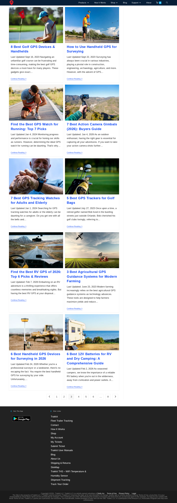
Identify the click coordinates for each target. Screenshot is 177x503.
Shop (53, 433)
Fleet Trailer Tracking (62, 420)
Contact (55, 425)
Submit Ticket (58, 446)
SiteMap (55, 467)
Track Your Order (59, 484)
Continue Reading (18, 79)
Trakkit (54, 416)
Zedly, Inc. (101, 493)
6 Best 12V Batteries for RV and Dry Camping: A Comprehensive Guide (89, 358)
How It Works (58, 429)
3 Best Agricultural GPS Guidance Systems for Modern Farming (92, 276)
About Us (55, 458)
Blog (53, 454)
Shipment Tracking (60, 480)
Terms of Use (112, 493)
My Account (57, 437)
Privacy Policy (124, 493)
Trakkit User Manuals (62, 450)
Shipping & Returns (61, 463)
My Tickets (56, 442)
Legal (134, 493)
